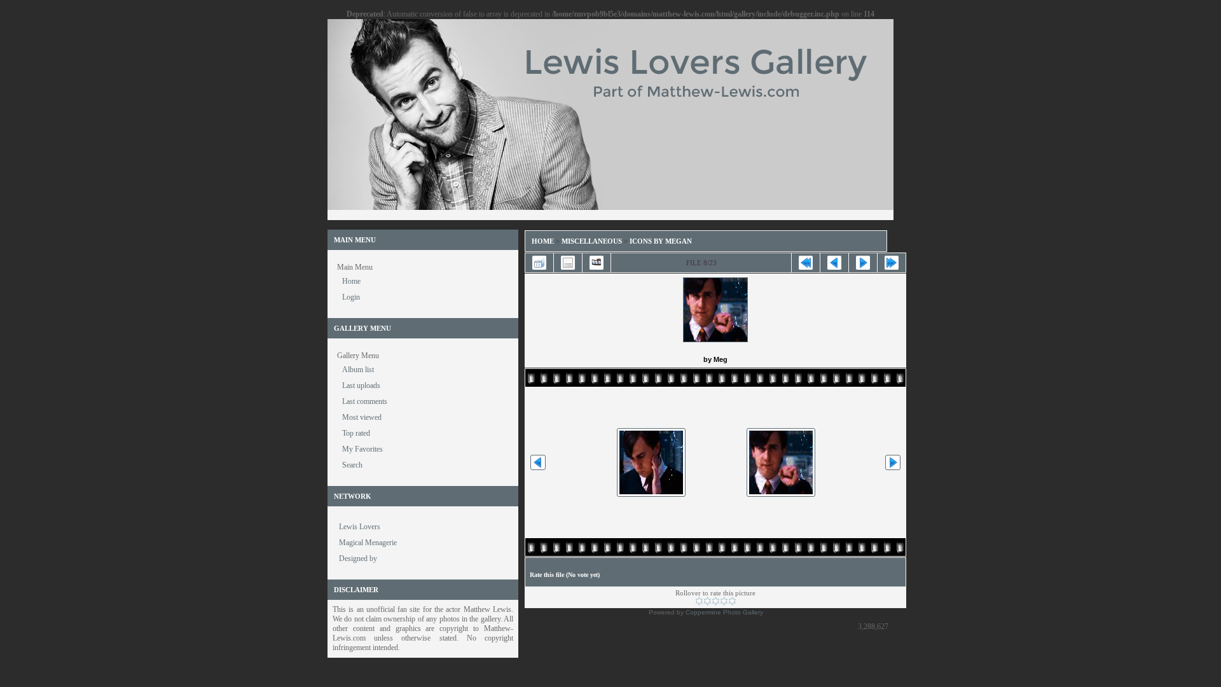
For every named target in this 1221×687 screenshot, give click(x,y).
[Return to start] (806, 262)
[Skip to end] (892, 262)
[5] (732, 601)
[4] (724, 601)
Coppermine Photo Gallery (724, 612)
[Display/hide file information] (568, 262)
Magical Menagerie (368, 542)
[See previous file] (834, 262)
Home (543, 241)
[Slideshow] (596, 262)
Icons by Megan (661, 241)
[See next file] (863, 262)
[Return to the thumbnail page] (539, 262)
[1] (699, 601)
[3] (716, 601)
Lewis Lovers (359, 526)
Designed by (358, 558)
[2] (707, 601)
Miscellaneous (593, 241)
